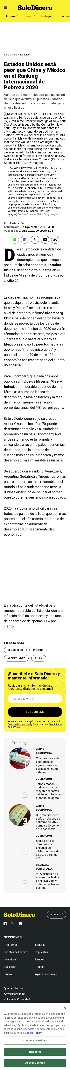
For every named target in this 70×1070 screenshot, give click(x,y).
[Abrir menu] (5, 7)
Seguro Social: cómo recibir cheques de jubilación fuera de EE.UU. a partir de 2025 (47, 849)
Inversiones (11, 959)
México (38, 650)
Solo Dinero (10, 54)
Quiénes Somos (13, 988)
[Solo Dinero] (35, 7)
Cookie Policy (33, 1032)
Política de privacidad (19, 724)
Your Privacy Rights (35, 1040)
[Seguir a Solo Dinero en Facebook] (5, 924)
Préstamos (11, 944)
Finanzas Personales (44, 866)
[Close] (65, 1008)
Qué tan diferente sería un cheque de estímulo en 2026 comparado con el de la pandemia (48, 822)
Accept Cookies (35, 1062)
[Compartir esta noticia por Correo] (45, 240)
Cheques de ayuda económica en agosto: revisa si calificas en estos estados (48, 765)
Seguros (40, 944)
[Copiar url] (55, 240)
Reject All (35, 1051)
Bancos (39, 959)
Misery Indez (16, 658)
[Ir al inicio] (19, 914)
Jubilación (44, 778)
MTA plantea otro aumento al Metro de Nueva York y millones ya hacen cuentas (47, 881)
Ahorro (10, 16)
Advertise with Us (14, 993)
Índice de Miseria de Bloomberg (28, 275)
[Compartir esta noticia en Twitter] (35, 240)
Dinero (28, 16)
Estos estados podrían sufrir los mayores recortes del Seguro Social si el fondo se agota (48, 791)
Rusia (39, 658)
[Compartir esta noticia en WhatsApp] (15, 240)
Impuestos (41, 952)
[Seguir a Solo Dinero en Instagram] (20, 924)
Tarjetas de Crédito (15, 952)
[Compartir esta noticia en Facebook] (25, 240)
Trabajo (46, 16)
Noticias (25, 54)
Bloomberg (15, 650)
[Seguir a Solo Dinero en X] (13, 924)
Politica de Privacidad (17, 999)
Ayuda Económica (44, 751)
